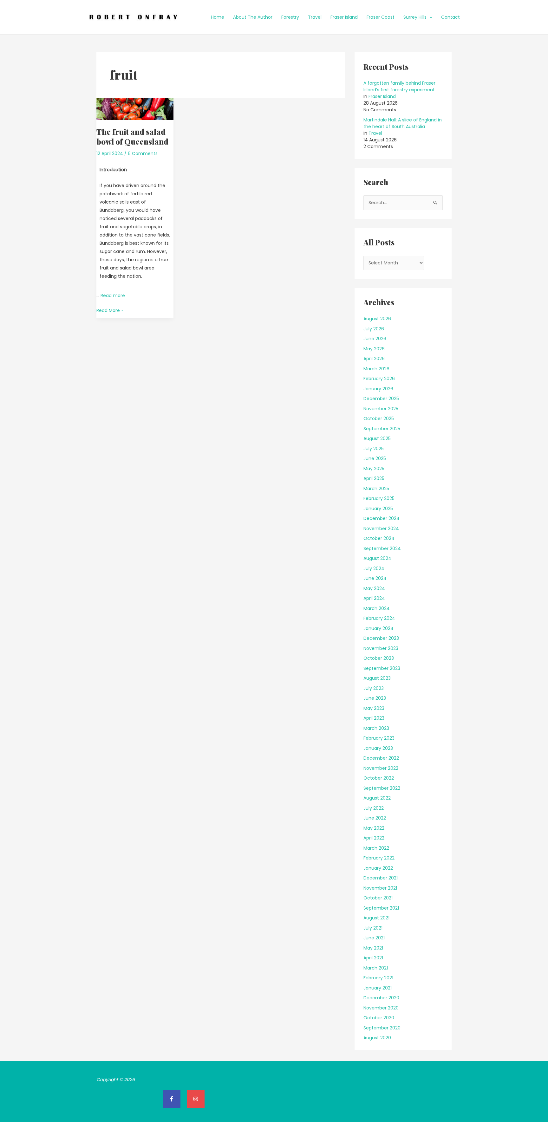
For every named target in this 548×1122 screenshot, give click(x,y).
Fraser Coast (381, 17)
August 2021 (376, 918)
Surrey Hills (415, 17)
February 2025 (379, 498)
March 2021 (375, 968)
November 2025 (380, 408)
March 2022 (376, 848)
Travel (315, 17)
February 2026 (379, 378)
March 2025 (376, 488)
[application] (429, 17)
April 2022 (373, 838)
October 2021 (378, 898)
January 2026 (378, 389)
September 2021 (381, 908)
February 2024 (379, 618)
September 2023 (381, 668)
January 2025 (378, 508)
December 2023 (381, 638)
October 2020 (378, 1018)
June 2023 (374, 698)
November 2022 (380, 768)
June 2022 (374, 818)
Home (217, 17)
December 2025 (381, 398)
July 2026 (373, 329)
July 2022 (373, 808)
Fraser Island (344, 17)
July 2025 (373, 448)
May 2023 (373, 708)
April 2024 (374, 598)
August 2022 (377, 798)
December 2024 (381, 518)
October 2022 (378, 778)
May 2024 (374, 588)
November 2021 (380, 888)
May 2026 (374, 349)
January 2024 (378, 628)
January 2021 (377, 988)
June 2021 (374, 938)
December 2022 (381, 758)
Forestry (290, 17)
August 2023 (377, 678)
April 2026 (374, 358)
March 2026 (376, 369)
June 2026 (374, 338)
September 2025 (381, 428)
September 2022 (381, 788)
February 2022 (379, 858)
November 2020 (381, 1008)
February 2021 (378, 978)
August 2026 (377, 318)
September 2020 (382, 1028)
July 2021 (372, 928)
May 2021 (373, 948)
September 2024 (382, 548)
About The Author (252, 17)
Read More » (109, 310)
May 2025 (373, 468)
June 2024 (375, 578)
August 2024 (377, 558)
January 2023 (378, 748)
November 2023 (380, 648)
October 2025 (378, 418)
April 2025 (373, 478)
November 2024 (381, 528)
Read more (113, 295)
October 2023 (378, 658)
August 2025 (377, 438)
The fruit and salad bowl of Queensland (132, 136)
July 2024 (373, 568)
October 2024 (379, 538)
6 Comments (143, 153)
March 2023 (376, 728)
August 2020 (377, 1037)
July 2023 (373, 688)
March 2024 (376, 608)
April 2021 (373, 958)
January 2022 (378, 868)
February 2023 (379, 738)
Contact (450, 17)
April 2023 (373, 718)
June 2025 (374, 458)
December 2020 (381, 998)
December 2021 (380, 878)
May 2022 (373, 828)
